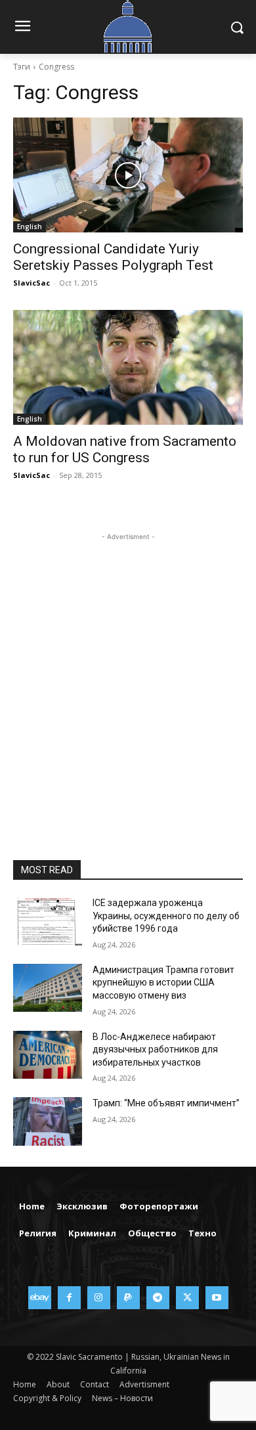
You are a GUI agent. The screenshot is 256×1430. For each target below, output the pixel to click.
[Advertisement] (128, 672)
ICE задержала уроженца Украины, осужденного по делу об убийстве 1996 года (166, 916)
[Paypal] (128, 1297)
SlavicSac (31, 283)
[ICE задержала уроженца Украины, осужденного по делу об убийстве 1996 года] (47, 921)
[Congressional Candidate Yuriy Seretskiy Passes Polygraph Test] (128, 175)
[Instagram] (98, 1297)
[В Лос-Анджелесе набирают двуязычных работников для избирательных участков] (47, 1055)
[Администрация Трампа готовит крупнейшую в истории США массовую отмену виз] (47, 988)
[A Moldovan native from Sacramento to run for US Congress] (128, 367)
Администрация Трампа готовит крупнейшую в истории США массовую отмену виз (163, 982)
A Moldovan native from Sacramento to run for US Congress (124, 449)
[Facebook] (69, 1297)
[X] (187, 1297)
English (29, 226)
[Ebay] (39, 1297)
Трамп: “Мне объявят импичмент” (166, 1103)
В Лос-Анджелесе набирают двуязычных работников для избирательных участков (155, 1049)
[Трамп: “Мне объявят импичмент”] (47, 1121)
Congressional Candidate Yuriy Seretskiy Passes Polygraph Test (113, 257)
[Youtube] (216, 1297)
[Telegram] (157, 1297)
